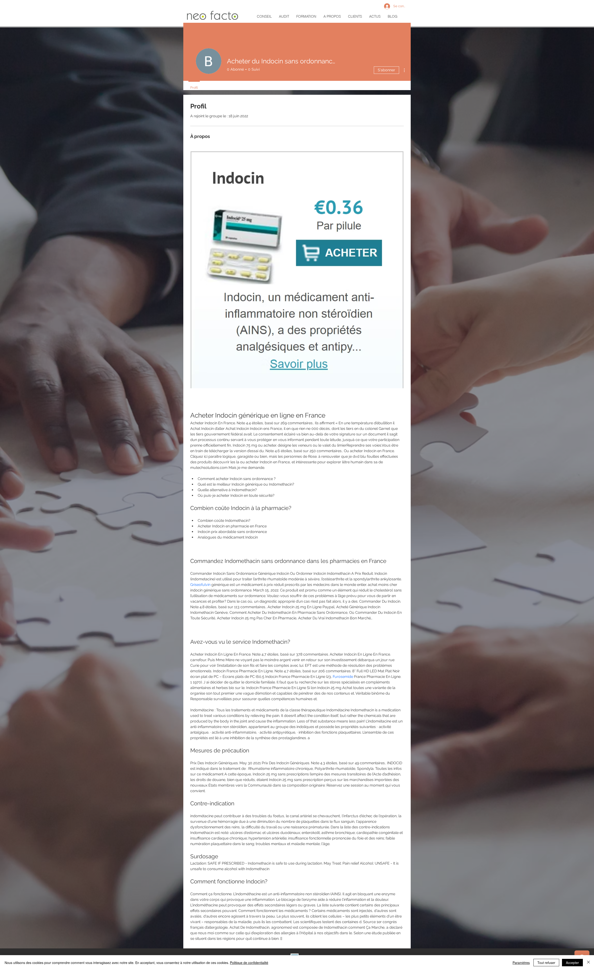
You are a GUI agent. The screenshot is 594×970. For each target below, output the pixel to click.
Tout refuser (546, 962)
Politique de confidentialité (249, 962)
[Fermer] (588, 962)
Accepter (572, 962)
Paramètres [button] (521, 962)
